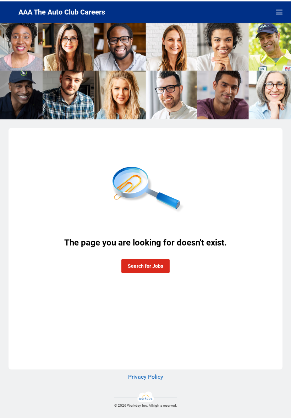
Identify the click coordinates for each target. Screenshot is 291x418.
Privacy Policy (145, 376)
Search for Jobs (145, 266)
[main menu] (279, 12)
